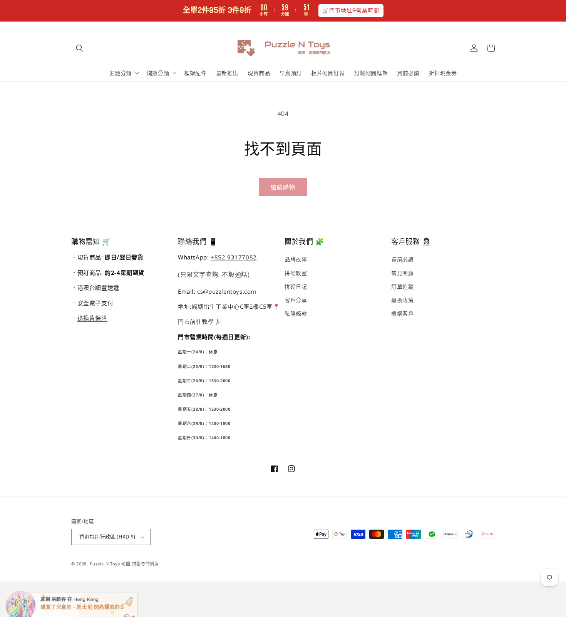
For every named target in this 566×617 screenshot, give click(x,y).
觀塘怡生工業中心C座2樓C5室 (232, 306)
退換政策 (402, 300)
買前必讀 (402, 259)
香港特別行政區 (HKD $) (107, 536)
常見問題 (402, 273)
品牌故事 (296, 259)
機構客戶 (402, 313)
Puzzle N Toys (105, 564)
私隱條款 (296, 313)
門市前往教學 (196, 321)
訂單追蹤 (402, 286)
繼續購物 (283, 187)
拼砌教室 (296, 273)
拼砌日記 (296, 286)
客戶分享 (296, 300)
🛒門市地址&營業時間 (351, 10)
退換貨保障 (92, 318)
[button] (79, 48)
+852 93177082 (234, 257)
